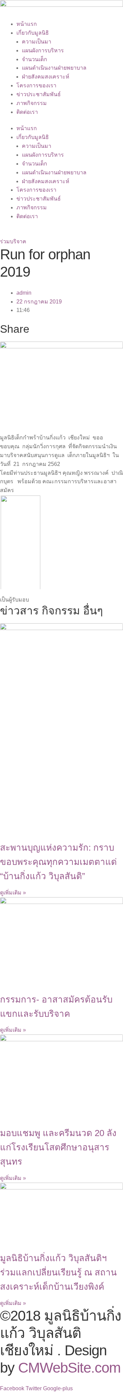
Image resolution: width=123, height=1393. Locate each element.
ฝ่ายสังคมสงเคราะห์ (45, 77)
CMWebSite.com (69, 1368)
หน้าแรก (26, 24)
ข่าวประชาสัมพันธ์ (38, 94)
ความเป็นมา (36, 42)
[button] (13, 241)
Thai (5, 233)
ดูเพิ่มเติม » (13, 892)
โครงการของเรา (36, 85)
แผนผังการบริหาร (43, 50)
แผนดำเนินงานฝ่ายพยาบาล (54, 68)
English (24, 233)
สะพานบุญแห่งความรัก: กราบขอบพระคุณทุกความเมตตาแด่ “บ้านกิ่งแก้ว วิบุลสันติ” (58, 862)
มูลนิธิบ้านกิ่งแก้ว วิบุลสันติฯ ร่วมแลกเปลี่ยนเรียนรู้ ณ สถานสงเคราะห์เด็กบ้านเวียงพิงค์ (58, 1272)
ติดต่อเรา (27, 112)
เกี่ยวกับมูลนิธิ (32, 33)
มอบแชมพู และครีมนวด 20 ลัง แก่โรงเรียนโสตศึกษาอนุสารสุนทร (58, 1147)
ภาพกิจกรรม (31, 103)
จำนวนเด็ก (34, 59)
